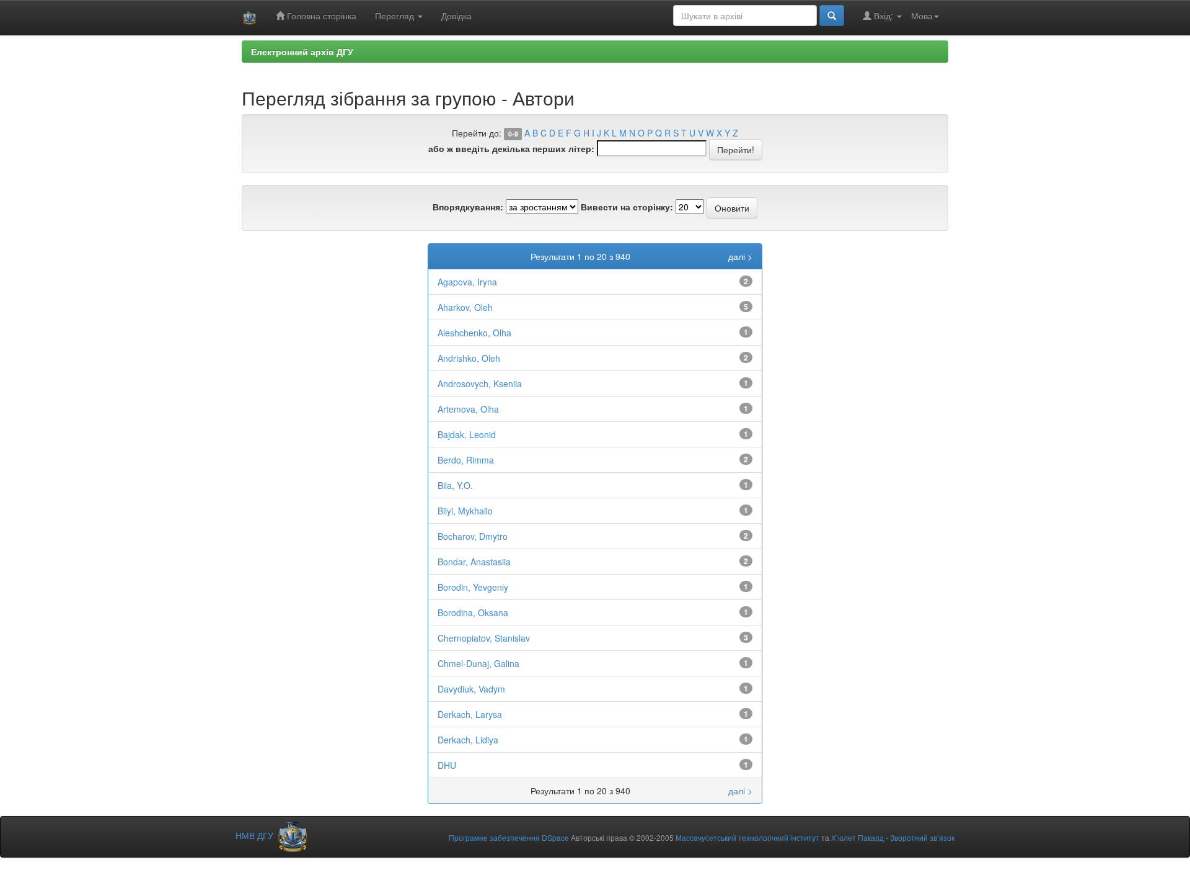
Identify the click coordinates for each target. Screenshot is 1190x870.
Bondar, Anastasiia (474, 561)
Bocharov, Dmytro (473, 536)
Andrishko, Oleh (469, 358)
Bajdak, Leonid (467, 434)
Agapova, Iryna (467, 282)
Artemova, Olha (468, 409)
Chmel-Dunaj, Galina (478, 663)
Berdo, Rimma (466, 460)
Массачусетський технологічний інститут (747, 837)
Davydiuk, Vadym (471, 689)
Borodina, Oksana (473, 612)
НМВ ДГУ (256, 835)
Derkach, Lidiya (468, 739)
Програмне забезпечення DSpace (509, 837)
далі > (740, 256)
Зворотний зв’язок (922, 837)
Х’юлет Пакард (857, 837)
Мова (922, 15)
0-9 (513, 133)
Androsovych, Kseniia (480, 383)
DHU (447, 765)
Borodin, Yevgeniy (473, 587)
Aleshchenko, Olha (474, 332)
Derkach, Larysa (470, 714)
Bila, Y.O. (455, 485)
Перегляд (395, 15)
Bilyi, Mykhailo (465, 511)
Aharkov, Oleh (465, 307)
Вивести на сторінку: (627, 206)
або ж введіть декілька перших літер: (511, 148)
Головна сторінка (320, 15)
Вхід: (883, 15)
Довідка (456, 15)
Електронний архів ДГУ (302, 51)
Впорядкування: (468, 206)
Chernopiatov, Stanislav (484, 638)
